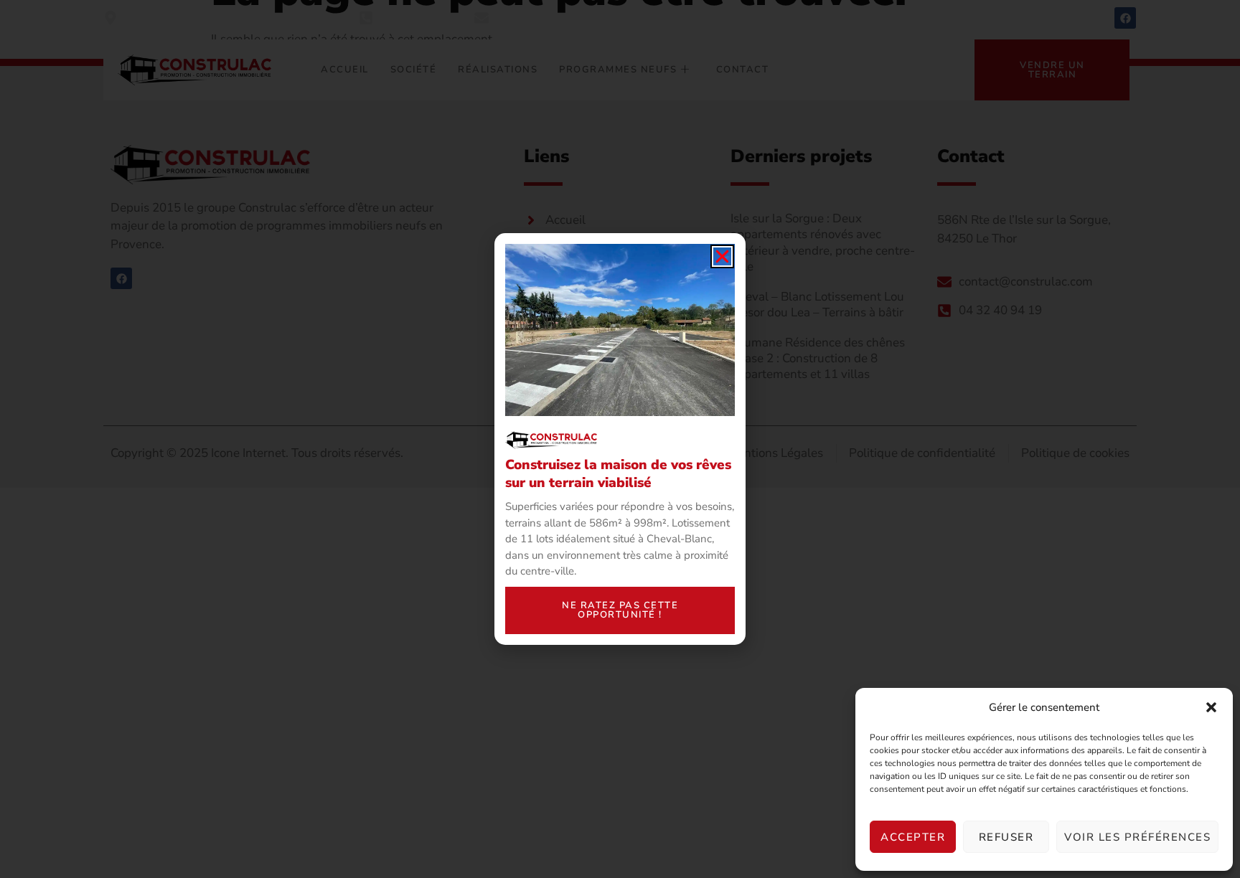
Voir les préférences (1137, 837)
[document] (620, 439)
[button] (1211, 707)
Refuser (1006, 837)
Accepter (912, 837)
